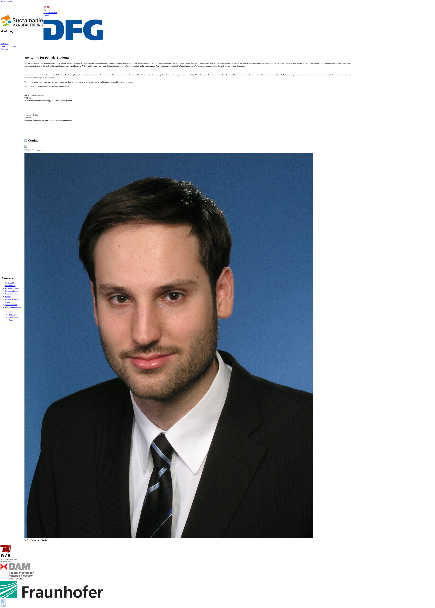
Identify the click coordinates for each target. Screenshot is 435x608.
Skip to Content (6, 1)
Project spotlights (12, 288)
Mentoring (4, 49)
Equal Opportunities (8, 46)
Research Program (12, 291)
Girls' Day (12, 314)
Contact (47, 15)
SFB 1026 (4, 44)
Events (8, 296)
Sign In (46, 10)
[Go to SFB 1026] (22, 25)
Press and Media (12, 294)
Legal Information (50, 13)
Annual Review (11, 305)
